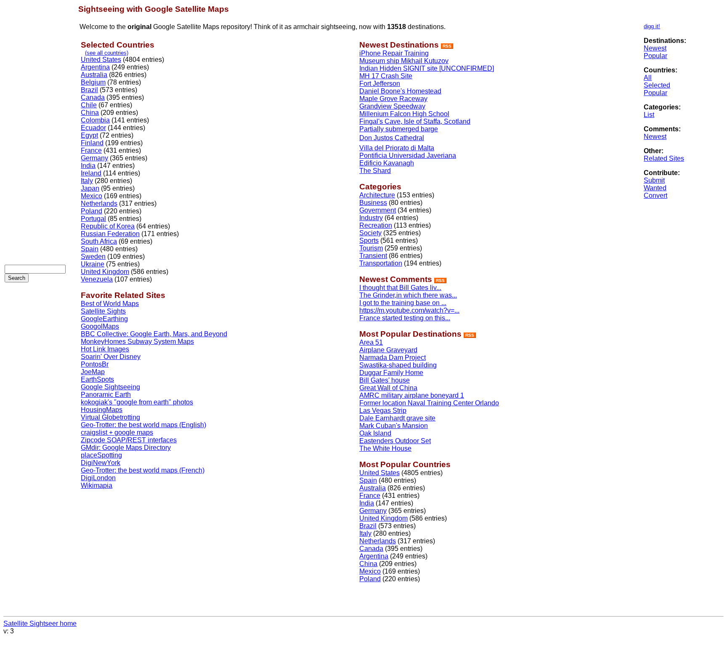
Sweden (93, 256)
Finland (92, 142)
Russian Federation (110, 233)
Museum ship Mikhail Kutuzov (403, 60)
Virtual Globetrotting (110, 417)
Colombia (95, 120)
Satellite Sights (103, 311)
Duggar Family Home (391, 372)
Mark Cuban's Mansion (393, 425)
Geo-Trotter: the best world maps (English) (143, 424)
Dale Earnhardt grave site (397, 418)
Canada (93, 97)
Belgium (93, 82)
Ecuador (93, 127)
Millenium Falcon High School (404, 113)
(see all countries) (106, 53)
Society (370, 233)
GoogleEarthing (104, 318)
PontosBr (95, 364)
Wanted (655, 187)
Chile (89, 105)
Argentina (95, 67)
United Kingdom (105, 271)
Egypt (89, 135)
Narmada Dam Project (392, 357)
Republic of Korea (108, 226)
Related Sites (664, 158)
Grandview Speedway (392, 106)
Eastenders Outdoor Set (395, 440)
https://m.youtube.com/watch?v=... (409, 310)
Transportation (380, 263)
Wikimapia (96, 485)
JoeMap (93, 371)
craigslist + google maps (117, 432)
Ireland (91, 173)
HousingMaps (101, 409)
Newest (655, 48)
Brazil (89, 89)
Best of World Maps (110, 303)
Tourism (371, 248)
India (88, 165)
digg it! (652, 26)
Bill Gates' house (384, 380)
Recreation (375, 225)
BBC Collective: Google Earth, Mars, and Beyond (154, 334)
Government (377, 210)
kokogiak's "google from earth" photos (137, 402)
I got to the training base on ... (402, 302)
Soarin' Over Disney (111, 356)
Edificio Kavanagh (386, 163)
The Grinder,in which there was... (408, 295)
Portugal (93, 218)
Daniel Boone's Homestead (400, 91)
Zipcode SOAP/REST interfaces (129, 440)
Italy (87, 180)
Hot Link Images (105, 349)
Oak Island (375, 433)
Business (373, 202)
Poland (91, 211)
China (90, 112)
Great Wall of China (388, 387)
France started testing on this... (404, 318)
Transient (373, 255)
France (91, 150)
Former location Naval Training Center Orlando (429, 403)
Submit (654, 180)
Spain (89, 249)
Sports (369, 240)
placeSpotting (101, 455)
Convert (655, 195)
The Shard (375, 170)
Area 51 (371, 342)
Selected (657, 85)
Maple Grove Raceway (393, 98)
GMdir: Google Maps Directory (126, 447)
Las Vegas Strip (382, 410)
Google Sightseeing (110, 387)
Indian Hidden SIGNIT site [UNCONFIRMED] (426, 68)
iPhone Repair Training (394, 53)
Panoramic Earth (106, 394)
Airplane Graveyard (388, 350)
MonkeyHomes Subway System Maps (137, 341)
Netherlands (99, 203)
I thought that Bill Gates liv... (400, 287)
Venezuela (97, 279)
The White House (385, 448)
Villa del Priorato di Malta (396, 148)
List (649, 114)
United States (101, 59)
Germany (94, 158)
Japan (90, 188)
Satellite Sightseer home (40, 623)
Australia (94, 74)
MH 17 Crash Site (385, 76)
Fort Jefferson (379, 83)
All (648, 77)
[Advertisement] (38, 131)
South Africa (99, 241)
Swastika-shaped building (398, 365)
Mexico (91, 195)
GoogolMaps (100, 326)
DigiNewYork (100, 462)
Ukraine (92, 264)
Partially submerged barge (398, 129)
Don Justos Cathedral (391, 137)
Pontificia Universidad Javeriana (407, 155)
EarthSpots (97, 379)
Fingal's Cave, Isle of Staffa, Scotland (414, 121)
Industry (371, 217)
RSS (447, 46)
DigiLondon (98, 477)
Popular (655, 55)
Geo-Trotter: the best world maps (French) (142, 470)
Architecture (377, 195)
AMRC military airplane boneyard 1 (411, 395)
